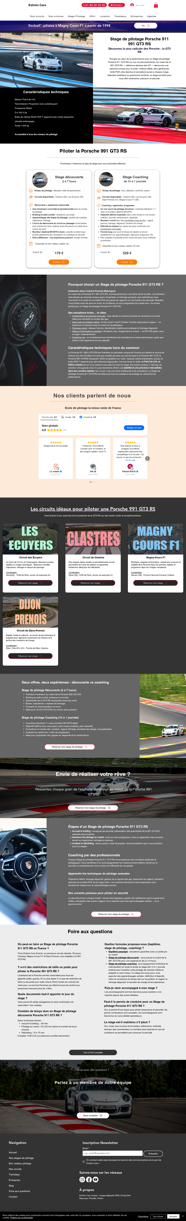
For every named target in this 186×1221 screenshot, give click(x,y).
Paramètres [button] (143, 1216)
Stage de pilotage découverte (124, 957)
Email (86, 1148)
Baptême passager (118, 951)
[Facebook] (89, 1179)
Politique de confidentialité (21, 1217)
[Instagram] (82, 1179)
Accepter (173, 1216)
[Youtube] (95, 1179)
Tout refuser (158, 1216)
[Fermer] (182, 1216)
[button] (156, 5)
